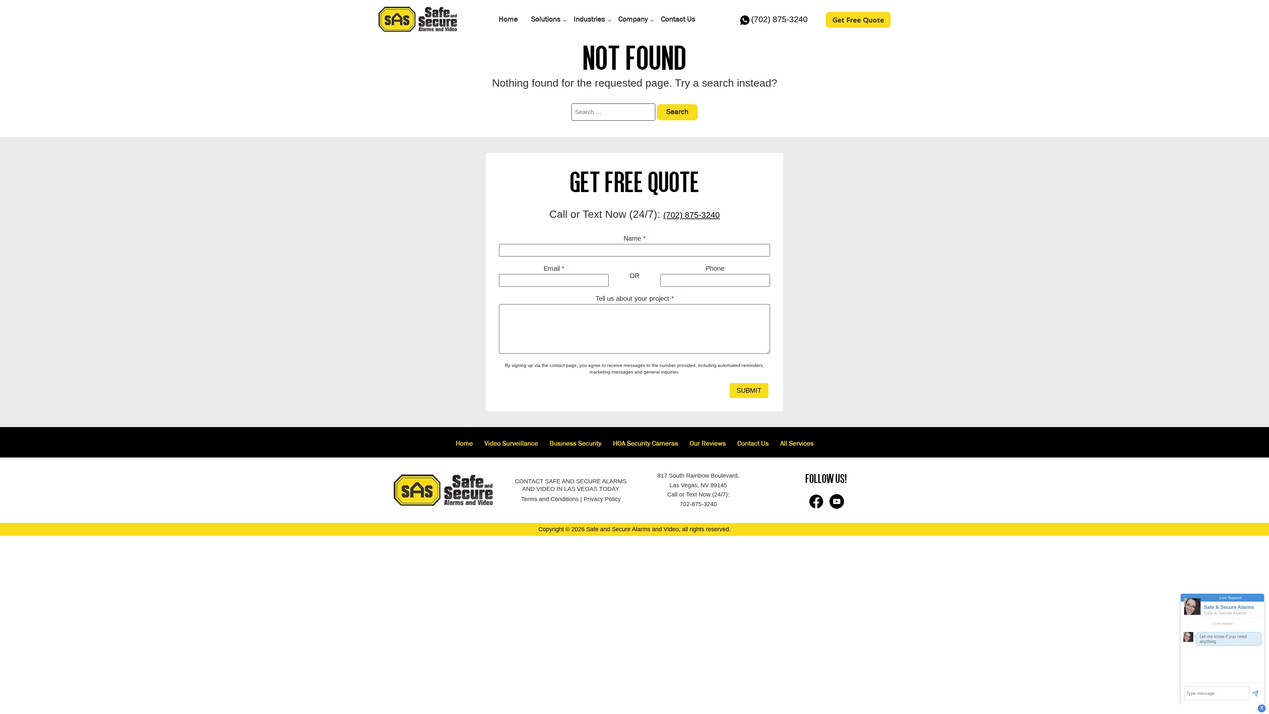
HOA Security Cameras (645, 444)
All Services (797, 444)
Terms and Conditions (550, 499)
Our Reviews (708, 444)
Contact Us (753, 444)
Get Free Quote (858, 19)
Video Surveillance (511, 444)
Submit (749, 390)
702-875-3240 (698, 504)
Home (464, 444)
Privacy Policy (602, 499)
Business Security (575, 444)
